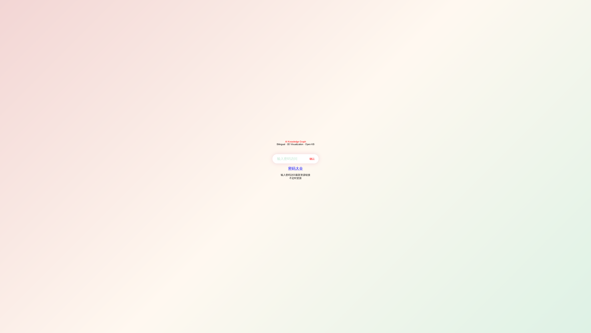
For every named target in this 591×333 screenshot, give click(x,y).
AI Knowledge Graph (295, 141)
